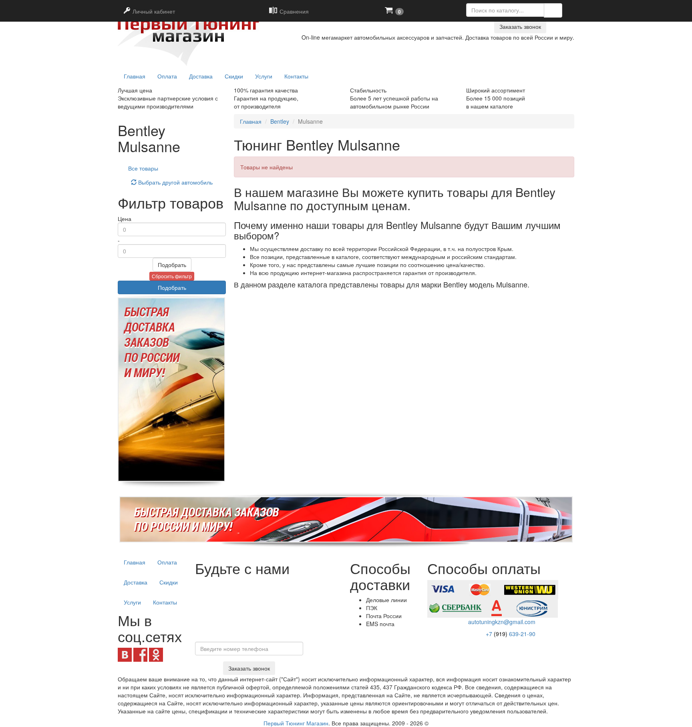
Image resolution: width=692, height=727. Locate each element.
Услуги (263, 76)
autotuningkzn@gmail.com (501, 622)
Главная (251, 121)
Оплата (167, 76)
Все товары (143, 168)
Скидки (234, 76)
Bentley (279, 121)
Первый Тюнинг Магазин (296, 723)
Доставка (201, 76)
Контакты (296, 76)
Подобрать (172, 265)
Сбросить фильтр (172, 276)
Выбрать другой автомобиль (175, 182)
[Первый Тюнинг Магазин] (191, 33)
